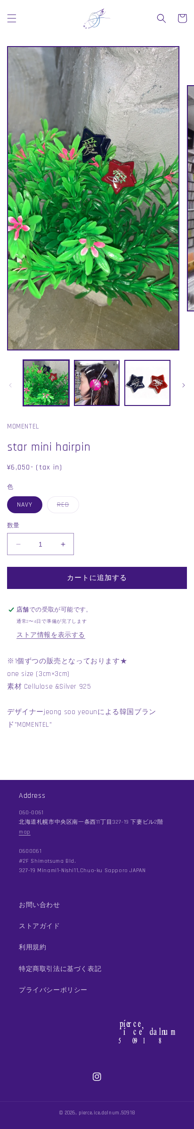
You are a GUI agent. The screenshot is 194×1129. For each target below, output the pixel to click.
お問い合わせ (39, 905)
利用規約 (32, 947)
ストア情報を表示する (50, 635)
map (25, 831)
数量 (13, 525)
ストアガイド (39, 926)
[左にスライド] (10, 385)
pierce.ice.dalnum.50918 (107, 1113)
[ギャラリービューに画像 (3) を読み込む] (147, 383)
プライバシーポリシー (53, 990)
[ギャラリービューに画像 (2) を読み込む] (97, 383)
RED (66, 506)
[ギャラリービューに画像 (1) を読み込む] (46, 383)
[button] (11, 18)
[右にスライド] (183, 385)
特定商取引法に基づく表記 (60, 969)
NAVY (24, 505)
